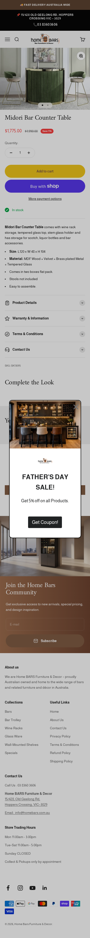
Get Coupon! (45, 522)
